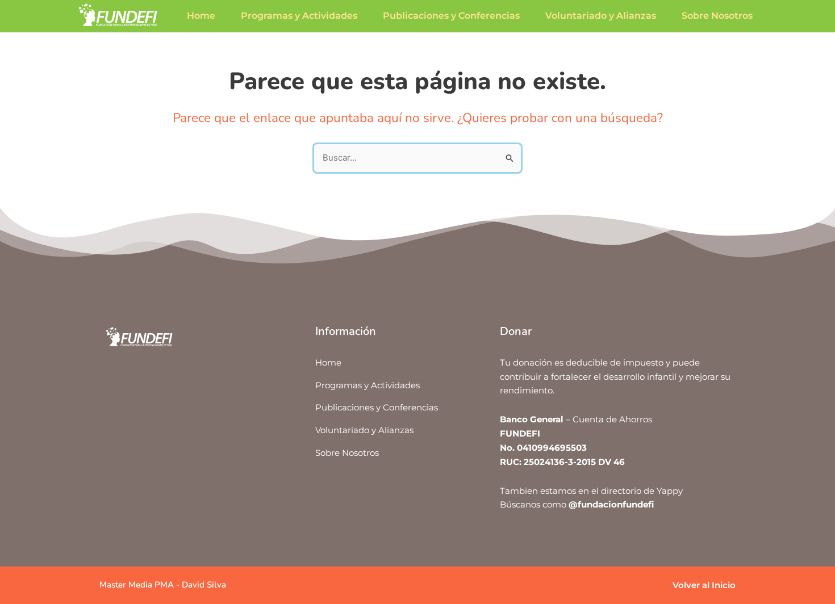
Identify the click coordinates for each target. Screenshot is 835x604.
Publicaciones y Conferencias (451, 15)
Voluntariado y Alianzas (600, 15)
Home (201, 15)
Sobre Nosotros (717, 15)
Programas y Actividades (299, 15)
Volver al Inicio (704, 585)
